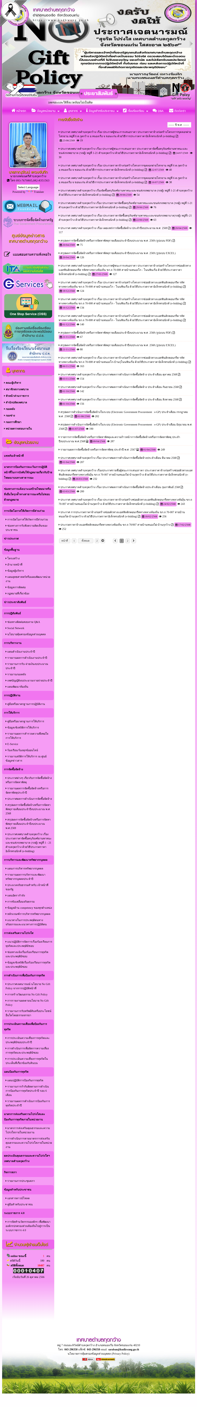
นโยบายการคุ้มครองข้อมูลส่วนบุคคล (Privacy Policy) (98, 1353)
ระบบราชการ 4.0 (14, 1213)
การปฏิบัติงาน (12, 695)
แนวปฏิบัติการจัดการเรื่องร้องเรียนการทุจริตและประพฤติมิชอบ (29, 943)
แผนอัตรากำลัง (16, 895)
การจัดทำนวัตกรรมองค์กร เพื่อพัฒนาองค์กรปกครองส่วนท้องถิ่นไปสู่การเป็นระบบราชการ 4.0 (28, 1226)
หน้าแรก (20, 110)
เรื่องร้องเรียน (135, 110)
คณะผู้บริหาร (13, 382)
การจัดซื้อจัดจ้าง (13, 769)
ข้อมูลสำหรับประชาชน (101, 110)
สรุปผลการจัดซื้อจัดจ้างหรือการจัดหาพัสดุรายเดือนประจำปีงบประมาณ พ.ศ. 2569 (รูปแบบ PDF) (116, 240)
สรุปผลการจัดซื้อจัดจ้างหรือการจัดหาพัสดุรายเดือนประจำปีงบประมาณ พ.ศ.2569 (28, 824)
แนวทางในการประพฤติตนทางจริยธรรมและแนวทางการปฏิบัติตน (26, 922)
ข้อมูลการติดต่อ (16, 587)
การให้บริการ (12, 712)
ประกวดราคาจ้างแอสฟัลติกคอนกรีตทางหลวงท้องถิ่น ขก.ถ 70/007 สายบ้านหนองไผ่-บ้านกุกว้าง (115, 524)
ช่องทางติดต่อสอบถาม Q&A (23, 622)
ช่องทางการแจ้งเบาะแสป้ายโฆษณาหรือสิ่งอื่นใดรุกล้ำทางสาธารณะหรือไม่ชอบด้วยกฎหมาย (27, 494)
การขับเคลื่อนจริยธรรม (21, 901)
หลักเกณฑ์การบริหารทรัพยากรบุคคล (28, 914)
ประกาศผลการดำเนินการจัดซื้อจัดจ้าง (29, 798)
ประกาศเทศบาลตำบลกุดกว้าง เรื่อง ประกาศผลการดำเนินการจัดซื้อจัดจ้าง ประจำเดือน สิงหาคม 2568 (119, 399)
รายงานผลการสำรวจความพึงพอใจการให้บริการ (27, 735)
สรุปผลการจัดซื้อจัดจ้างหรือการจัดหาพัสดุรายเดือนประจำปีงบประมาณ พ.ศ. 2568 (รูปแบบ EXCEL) (118, 345)
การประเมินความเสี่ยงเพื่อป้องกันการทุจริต (25, 1027)
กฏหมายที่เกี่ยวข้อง (18, 593)
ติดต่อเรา (179, 110)
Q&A (160, 110)
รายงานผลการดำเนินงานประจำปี (27, 657)
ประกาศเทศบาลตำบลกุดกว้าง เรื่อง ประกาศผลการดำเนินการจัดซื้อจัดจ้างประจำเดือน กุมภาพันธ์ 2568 (120, 487)
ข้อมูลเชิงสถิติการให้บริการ (23, 727)
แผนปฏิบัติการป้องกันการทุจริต (25, 1080)
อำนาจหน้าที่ (14, 564)
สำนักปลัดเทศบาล (16, 402)
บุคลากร (72, 110)
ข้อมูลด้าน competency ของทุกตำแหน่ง (29, 907)
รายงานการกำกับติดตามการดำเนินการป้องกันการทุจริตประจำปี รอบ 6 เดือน (27, 1091)
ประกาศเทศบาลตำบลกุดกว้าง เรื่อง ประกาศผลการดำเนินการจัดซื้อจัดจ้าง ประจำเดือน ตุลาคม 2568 (118, 374)
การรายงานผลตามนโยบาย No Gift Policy (27, 1002)
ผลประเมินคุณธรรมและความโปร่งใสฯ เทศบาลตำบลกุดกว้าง (27, 1158)
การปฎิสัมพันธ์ (12, 613)
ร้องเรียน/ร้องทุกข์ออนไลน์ (22, 750)
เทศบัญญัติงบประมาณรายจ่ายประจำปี (29, 680)
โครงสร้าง (13, 558)
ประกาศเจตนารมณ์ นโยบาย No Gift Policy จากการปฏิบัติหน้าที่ (28, 986)
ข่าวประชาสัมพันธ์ (15, 602)
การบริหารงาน (13, 643)
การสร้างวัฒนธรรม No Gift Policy (27, 994)
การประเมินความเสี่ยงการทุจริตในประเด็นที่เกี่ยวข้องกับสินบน (27, 1061)
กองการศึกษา (13, 422)
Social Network (15, 628)
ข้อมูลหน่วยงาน (45, 110)
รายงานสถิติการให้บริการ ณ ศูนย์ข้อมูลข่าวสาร (26, 758)
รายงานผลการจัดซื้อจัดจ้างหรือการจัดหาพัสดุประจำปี (27, 790)
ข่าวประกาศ (11, 538)
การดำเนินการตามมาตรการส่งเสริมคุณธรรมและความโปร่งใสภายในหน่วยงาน (29, 1143)
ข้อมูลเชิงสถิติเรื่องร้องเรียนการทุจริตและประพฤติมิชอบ (28, 964)
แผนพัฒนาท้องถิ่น (17, 686)
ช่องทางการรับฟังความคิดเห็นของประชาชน (26, 527)
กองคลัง (10, 409)
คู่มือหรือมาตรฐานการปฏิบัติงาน (26, 704)
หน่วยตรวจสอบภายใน (18, 428)
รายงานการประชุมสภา (21, 1181)
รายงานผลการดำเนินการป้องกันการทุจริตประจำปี (28, 1103)
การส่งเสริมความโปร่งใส (18, 933)
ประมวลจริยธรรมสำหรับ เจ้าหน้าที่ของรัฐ (27, 887)
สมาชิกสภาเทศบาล (17, 389)
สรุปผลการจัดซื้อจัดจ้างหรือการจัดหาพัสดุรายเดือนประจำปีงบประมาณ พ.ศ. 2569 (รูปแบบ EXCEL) (118, 253)
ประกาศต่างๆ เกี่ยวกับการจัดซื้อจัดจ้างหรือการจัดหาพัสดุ (29, 780)
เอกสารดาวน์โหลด (18, 1198)
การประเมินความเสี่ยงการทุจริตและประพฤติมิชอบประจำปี (28, 1040)
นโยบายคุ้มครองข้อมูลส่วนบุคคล (26, 634)
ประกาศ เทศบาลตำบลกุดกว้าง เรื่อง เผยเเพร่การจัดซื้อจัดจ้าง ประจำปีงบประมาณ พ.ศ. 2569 (113, 228)
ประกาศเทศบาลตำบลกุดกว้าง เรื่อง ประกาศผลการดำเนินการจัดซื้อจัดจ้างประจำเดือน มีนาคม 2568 (118, 457)
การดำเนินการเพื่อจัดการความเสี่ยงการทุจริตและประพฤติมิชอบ (27, 1050)
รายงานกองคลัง (16, 674)
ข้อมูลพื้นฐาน (12, 549)
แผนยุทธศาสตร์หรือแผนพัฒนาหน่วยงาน (28, 579)
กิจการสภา (10, 1172)
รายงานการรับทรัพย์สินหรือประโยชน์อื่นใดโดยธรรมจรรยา (28, 1013)
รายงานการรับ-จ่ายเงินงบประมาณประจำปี (27, 666)
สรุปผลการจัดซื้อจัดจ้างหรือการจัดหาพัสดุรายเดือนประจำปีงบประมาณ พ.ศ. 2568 (28, 809)
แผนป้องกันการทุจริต (16, 1071)
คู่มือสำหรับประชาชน (20, 1204)
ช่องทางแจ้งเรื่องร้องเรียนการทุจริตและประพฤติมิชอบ (27, 954)
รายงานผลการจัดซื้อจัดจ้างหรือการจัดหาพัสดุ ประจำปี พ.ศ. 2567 (98, 449)
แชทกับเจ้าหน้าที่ (14, 455)
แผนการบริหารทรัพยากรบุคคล (25, 868)
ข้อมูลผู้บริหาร (15, 570)
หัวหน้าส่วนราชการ (17, 395)
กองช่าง (10, 415)
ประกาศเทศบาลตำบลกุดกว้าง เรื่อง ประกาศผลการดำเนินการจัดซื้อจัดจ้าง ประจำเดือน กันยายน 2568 (119, 387)
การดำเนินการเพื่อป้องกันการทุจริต (24, 975)
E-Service (12, 744)
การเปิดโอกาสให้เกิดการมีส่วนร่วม (24, 510)
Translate (39, 191)
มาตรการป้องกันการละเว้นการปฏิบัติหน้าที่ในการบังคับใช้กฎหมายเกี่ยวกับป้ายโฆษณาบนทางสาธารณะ (28, 472)
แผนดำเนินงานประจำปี (21, 651)
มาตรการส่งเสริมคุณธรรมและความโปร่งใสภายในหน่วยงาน (28, 1130)
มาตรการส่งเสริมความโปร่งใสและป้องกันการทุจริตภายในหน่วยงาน (24, 1117)
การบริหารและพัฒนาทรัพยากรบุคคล (26, 859)
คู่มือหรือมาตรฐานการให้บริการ (25, 721)
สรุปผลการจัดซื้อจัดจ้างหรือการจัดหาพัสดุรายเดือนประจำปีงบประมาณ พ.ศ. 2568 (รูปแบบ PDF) (116, 332)
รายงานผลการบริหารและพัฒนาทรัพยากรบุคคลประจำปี (25, 876)
